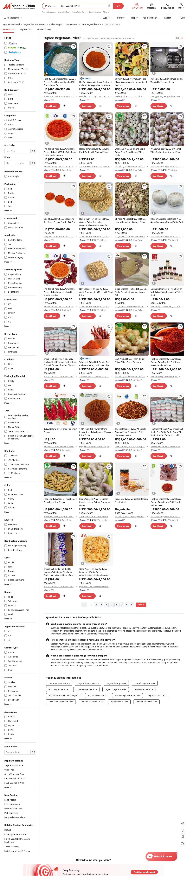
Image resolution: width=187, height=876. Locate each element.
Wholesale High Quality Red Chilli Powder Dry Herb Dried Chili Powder (94, 364)
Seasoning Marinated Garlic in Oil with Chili (131, 500)
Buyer (120, 17)
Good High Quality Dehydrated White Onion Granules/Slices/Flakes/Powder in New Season (94, 572)
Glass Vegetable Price (58, 689)
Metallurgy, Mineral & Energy (17, 851)
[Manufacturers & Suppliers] (19, 6)
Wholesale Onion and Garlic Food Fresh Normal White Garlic (130, 152)
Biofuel (7, 829)
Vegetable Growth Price (146, 701)
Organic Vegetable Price (115, 689)
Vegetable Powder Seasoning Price (64, 695)
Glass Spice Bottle (79, 12)
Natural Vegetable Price (144, 683)
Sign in (181, 7)
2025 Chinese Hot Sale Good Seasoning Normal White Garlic (167, 220)
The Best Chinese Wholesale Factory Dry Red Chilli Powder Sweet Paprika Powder (166, 362)
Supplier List (25, 29)
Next (140, 604)
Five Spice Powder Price (59, 683)
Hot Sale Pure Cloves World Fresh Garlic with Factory (94, 150)
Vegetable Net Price (119, 701)
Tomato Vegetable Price (86, 689)
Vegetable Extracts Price (92, 701)
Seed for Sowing (11, 846)
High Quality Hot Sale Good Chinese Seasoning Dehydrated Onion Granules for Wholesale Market (94, 222)
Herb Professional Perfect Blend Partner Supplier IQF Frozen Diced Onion (60, 81)
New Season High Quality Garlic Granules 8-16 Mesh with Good (96, 291)
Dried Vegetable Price (143, 689)
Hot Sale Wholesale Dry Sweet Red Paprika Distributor (95, 84)
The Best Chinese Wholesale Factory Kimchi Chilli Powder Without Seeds (165, 502)
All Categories (13, 17)
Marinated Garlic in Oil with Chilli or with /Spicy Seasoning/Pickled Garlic (166, 292)
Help (133, 17)
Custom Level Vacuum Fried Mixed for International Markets (131, 82)
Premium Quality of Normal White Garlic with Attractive (165, 150)
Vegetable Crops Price (116, 683)
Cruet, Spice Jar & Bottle (15, 834)
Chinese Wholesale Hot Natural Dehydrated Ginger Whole (131, 220)
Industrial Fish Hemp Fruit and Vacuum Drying (166, 80)
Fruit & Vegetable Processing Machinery (17, 840)
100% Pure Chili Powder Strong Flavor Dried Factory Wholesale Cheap (96, 432)
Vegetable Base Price (157, 695)
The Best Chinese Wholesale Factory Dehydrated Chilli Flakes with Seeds (130, 432)
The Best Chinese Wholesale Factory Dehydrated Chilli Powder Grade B (59, 292)
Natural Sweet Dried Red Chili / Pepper (60, 430)
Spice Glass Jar (95, 12)
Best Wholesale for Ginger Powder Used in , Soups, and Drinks (95, 502)
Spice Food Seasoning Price (61, 701)
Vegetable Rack (64, 12)
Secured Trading (44, 29)
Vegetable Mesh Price (97, 695)
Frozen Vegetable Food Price (127, 695)
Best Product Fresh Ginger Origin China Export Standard (129, 360)
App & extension (150, 17)
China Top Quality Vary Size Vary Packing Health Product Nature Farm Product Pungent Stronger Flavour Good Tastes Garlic (60, 362)
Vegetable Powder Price (88, 683)
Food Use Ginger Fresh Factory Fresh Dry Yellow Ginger (60, 500)
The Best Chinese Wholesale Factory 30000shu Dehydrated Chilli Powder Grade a (60, 152)
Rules (182, 17)
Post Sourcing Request (144, 872)
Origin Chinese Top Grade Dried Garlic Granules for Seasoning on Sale (132, 292)
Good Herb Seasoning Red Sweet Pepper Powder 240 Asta (60, 220)
